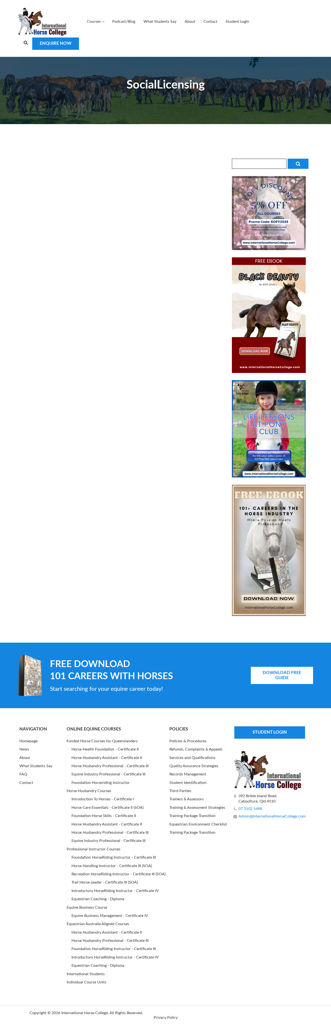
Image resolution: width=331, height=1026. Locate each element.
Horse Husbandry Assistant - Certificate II (106, 758)
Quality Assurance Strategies (193, 766)
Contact (210, 21)
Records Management (187, 774)
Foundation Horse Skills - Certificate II (103, 816)
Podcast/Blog (123, 21)
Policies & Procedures (187, 741)
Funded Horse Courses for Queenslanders (102, 741)
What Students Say (159, 21)
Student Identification (187, 783)
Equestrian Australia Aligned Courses (98, 924)
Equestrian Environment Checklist (198, 824)
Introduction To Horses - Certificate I (102, 799)
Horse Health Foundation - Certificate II (105, 749)
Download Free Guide (282, 675)
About (190, 21)
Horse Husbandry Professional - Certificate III (110, 766)
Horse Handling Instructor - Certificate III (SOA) (111, 866)
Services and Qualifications (192, 758)
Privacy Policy (166, 1017)
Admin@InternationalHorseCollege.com (272, 816)
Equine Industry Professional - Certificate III (108, 774)
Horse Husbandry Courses (89, 791)
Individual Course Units (86, 982)
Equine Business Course (87, 907)
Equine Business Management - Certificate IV (109, 916)
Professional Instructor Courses (93, 849)
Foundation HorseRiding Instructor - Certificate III (113, 857)
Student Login (237, 21)
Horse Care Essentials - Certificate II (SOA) (107, 808)
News (24, 749)
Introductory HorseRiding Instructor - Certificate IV (115, 891)
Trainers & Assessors (186, 799)
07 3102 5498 (250, 809)
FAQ (23, 774)
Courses (94, 21)
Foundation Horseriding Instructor (100, 783)
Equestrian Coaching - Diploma (97, 899)
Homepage (28, 741)
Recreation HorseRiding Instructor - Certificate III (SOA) (118, 874)
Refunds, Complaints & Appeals (195, 749)
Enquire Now (55, 43)
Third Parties (180, 791)
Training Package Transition (192, 816)
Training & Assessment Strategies (197, 808)
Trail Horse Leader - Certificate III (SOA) (104, 882)
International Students (86, 974)
